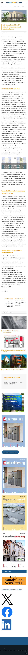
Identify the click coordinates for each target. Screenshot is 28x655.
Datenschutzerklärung (8, 650)
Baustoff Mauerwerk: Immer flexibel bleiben (14, 369)
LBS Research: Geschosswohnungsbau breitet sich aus (14, 350)
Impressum (21, 650)
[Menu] (2, 2)
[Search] (26, 2)
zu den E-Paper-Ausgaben (10, 452)
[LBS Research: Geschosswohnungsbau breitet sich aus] (14, 341)
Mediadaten (16, 650)
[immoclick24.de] (14, 2)
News (25, 32)
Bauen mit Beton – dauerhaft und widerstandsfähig (11, 331)
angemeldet (12, 382)
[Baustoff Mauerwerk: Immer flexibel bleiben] (14, 361)
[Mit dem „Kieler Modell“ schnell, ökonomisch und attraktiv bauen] (14, 16)
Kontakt (2, 650)
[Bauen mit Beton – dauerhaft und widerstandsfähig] (14, 322)
